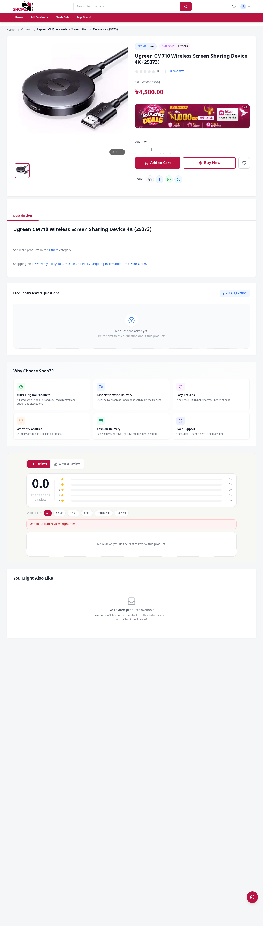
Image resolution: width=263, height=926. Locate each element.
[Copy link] (150, 179)
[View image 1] (22, 170)
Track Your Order (134, 264)
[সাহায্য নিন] (252, 897)
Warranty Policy (46, 264)
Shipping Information (106, 264)
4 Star (73, 513)
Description (22, 216)
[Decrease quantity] (139, 150)
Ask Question (237, 293)
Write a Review (69, 464)
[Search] (186, 6)
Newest (121, 513)
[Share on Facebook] (159, 179)
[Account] (245, 6)
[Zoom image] (121, 50)
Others (26, 30)
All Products (39, 18)
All (47, 513)
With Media (103, 513)
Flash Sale (62, 18)
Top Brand (84, 18)
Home (19, 18)
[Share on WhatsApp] (169, 179)
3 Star (87, 513)
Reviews (41, 464)
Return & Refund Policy (74, 264)
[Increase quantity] (167, 150)
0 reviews (177, 71)
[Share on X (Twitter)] (178, 179)
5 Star (59, 513)
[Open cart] (234, 6)
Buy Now (212, 162)
